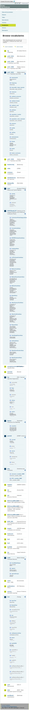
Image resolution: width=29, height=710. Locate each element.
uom (8, 684)
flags (13, 388)
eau (12, 615)
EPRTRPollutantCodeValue (14, 238)
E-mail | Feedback (6, 705)
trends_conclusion (14, 153)
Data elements (5, 20)
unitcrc (13, 411)
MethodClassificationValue (14, 276)
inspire (9, 528)
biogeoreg (14, 83)
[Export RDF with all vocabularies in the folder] (25, 74)
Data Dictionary (13, 9)
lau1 (8, 539)
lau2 (8, 543)
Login (17, 3)
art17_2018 (10, 159)
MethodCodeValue (14, 285)
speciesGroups (14, 573)
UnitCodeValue (14, 340)
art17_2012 (10, 72)
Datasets (4, 14)
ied (8, 495)
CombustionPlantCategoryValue (14, 217)
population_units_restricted (14, 119)
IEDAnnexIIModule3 (12, 506)
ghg (8, 468)
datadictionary (11, 177)
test (8, 597)
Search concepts (20, 46)
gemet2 (9, 436)
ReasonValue (14, 324)
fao (8, 377)
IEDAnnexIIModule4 (12, 514)
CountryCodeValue (14, 228)
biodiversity (10, 164)
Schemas (4, 22)
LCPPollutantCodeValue (14, 257)
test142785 (14, 643)
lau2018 (9, 547)
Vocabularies (5, 25)
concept (13, 439)
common (10, 172)
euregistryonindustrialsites (12, 366)
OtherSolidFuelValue (14, 314)
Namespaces (5, 30)
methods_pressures (14, 96)
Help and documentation (7, 12)
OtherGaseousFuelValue (14, 302)
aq (8, 50)
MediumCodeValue (14, 269)
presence (14, 123)
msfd (8, 557)
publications (11, 586)
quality (13, 128)
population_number (14, 114)
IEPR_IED (10, 521)
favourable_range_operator (14, 87)
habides (9, 484)
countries (14, 426)
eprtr (8, 188)
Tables (3, 17)
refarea (13, 400)
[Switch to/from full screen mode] (20, 3)
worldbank (10, 695)
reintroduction (14, 137)
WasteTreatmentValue (14, 357)
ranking (13, 132)
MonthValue (14, 295)
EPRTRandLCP (11, 210)
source (13, 451)
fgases (9, 420)
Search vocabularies (9, 46)
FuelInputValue (14, 248)
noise (9, 580)
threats (13, 141)
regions (13, 568)
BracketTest (14, 605)
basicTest (14, 600)
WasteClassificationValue (14, 350)
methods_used (14, 105)
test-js (13, 637)
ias (8, 490)
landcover (10, 533)
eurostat (9, 371)
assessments (14, 77)
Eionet (8, 9)
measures (14, 91)
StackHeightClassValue (14, 335)
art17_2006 (10, 67)
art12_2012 (10, 56)
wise (8, 690)
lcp (8, 552)
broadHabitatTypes (14, 563)
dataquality (10, 183)
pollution (14, 110)
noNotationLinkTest (14, 633)
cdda (8, 168)
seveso (9, 591)
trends (13, 148)
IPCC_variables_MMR (14, 478)
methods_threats (14, 101)
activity (13, 193)
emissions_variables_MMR (14, 474)
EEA (8, 1)
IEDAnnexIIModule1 (12, 500)
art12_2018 (10, 61)
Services (4, 27)
